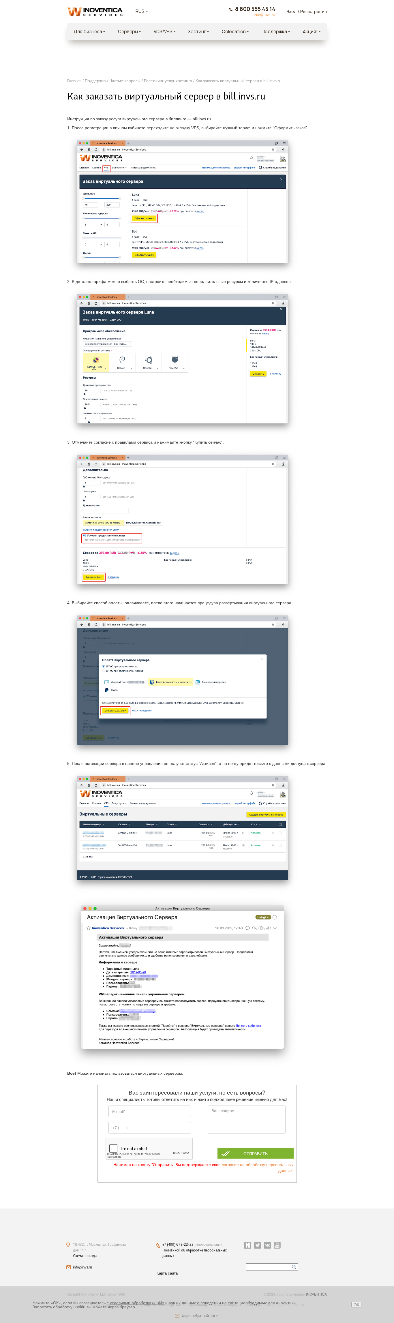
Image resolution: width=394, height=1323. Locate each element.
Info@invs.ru (264, 15)
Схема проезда (85, 1255)
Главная (74, 81)
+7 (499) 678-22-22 (178, 1244)
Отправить (255, 1153)
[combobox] (149, 11)
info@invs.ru (82, 1267)
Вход (292, 11)
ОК (356, 1304)
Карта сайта (167, 1273)
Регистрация (313, 11)
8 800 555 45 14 (255, 9)
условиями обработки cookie (137, 1302)
